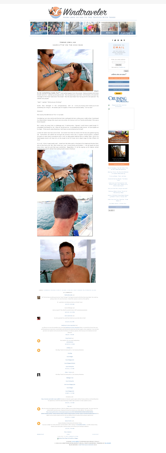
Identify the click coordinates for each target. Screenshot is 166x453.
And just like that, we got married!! (118, 188)
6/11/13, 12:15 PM (70, 312)
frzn (68, 406)
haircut (58, 290)
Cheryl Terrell (68, 338)
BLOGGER (108, 443)
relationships (87, 290)
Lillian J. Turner (68, 372)
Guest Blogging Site (70, 359)
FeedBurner (122, 67)
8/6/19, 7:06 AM (70, 334)
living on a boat (72, 290)
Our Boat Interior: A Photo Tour (117, 203)
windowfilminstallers (81, 424)
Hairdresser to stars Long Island (68, 325)
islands (64, 290)
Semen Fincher (68, 421)
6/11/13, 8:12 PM (69, 321)
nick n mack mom (68, 315)
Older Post (95, 434)
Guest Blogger (70, 356)
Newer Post (40, 434)
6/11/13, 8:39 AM (69, 304)
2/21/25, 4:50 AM (69, 428)
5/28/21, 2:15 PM (69, 393)
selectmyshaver (69, 342)
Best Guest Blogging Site (69, 384)
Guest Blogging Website (69, 363)
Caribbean (47, 290)
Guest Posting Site (70, 366)
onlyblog (68, 347)
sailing (94, 290)
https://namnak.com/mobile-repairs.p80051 (50, 399)
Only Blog (70, 353)
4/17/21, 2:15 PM (69, 368)
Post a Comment (67, 432)
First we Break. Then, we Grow (117, 176)
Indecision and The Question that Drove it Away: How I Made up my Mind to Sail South (118, 184)
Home (68, 434)
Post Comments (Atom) (72, 436)
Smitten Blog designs (86, 444)
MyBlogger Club (69, 377)
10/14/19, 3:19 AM (70, 344)
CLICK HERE (75, 441)
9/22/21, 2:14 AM (69, 402)
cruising (53, 290)
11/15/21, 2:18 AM (70, 417)
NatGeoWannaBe (68, 295)
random (79, 290)
